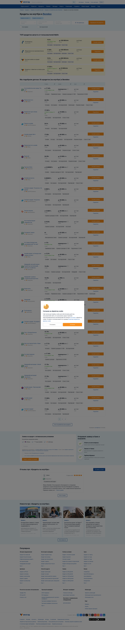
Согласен (72, 324)
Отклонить (52, 324)
